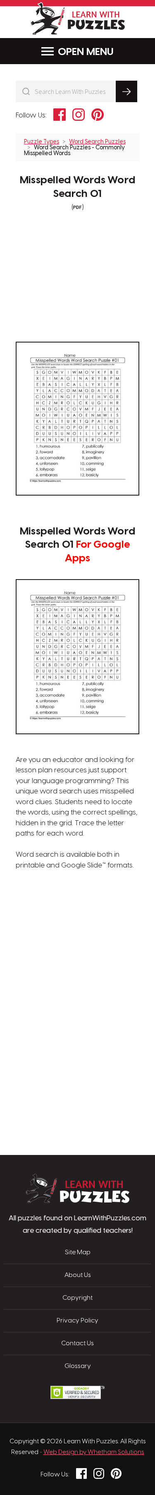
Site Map (78, 1252)
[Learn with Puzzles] (77, 1201)
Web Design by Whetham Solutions (93, 1452)
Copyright (77, 1298)
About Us (77, 1275)
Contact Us (77, 1343)
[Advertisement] (78, 910)
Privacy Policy (77, 1321)
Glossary (77, 1366)
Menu (100, 52)
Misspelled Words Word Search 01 (77, 187)
